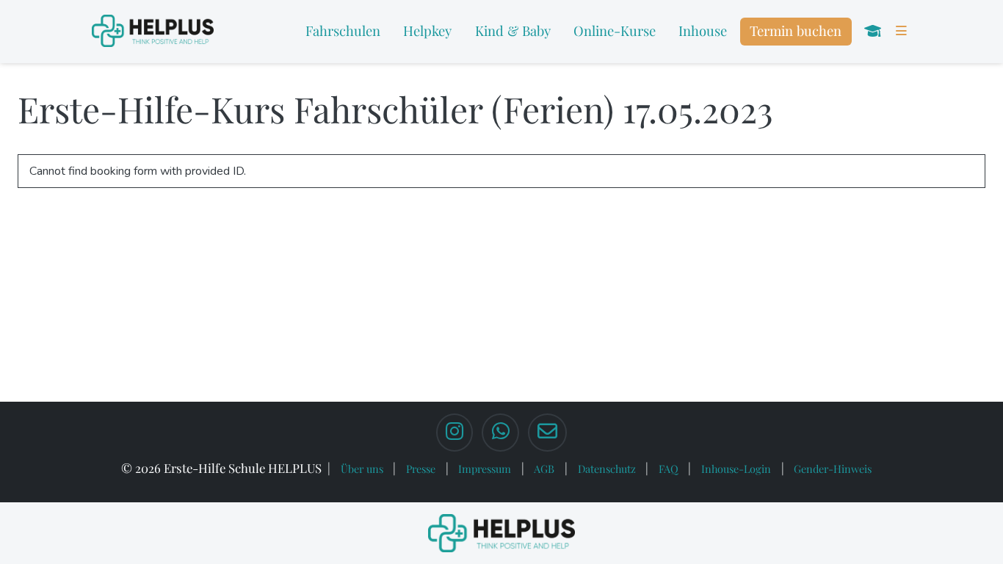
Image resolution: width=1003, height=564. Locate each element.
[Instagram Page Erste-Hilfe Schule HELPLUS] (454, 432)
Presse (420, 468)
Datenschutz (607, 468)
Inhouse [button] (702, 30)
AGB (544, 468)
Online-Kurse (614, 30)
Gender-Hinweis (833, 468)
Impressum (484, 468)
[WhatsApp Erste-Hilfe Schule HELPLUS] (500, 432)
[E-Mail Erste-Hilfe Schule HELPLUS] (547, 432)
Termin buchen (795, 30)
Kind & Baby (513, 30)
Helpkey (427, 30)
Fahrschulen (342, 30)
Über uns (362, 468)
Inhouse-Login (736, 468)
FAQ (668, 468)
